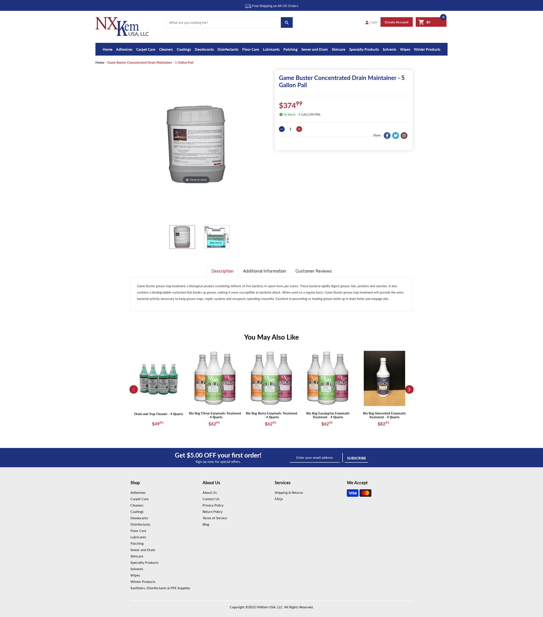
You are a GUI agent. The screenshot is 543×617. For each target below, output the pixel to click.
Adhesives (124, 49)
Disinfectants (227, 49)
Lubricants (271, 49)
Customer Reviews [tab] (313, 271)
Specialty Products (364, 49)
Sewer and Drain (314, 49)
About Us (210, 492)
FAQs (279, 499)
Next (409, 389)
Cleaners (166, 49)
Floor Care (250, 49)
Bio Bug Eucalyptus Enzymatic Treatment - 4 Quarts (328, 415)
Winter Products (427, 49)
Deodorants (204, 49)
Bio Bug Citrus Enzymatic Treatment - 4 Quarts (215, 415)
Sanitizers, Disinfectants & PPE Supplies (160, 588)
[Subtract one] (282, 129)
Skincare (338, 49)
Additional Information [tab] (264, 271)
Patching (290, 49)
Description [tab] (222, 271)
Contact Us (211, 499)
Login (373, 22)
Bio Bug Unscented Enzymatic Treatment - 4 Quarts (384, 415)
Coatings (184, 49)
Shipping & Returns (289, 492)
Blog (206, 524)
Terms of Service (215, 518)
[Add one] (299, 129)
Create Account (397, 22)
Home (107, 49)
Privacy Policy (213, 505)
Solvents (389, 49)
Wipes (405, 49)
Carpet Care (145, 49)
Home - (100, 62)
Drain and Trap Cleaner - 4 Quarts (158, 414)
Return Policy (213, 511)
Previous (133, 389)
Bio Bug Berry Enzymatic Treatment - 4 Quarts (271, 415)
